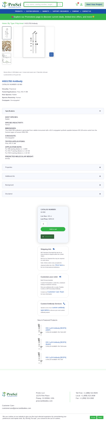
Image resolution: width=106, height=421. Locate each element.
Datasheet (49, 237)
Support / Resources (61, 11)
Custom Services (32, 11)
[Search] (60, 4)
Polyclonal (19, 23)
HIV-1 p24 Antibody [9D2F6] (56, 357)
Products (19, 11)
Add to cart (53, 229)
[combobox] (40, 4)
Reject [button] (100, 417)
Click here (59, 265)
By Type (11, 23)
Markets (46, 11)
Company (75, 11)
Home (4, 23)
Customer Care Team (56, 292)
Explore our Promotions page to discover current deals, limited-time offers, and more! (53, 17)
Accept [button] (93, 417)
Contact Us (86, 11)
